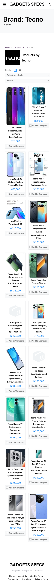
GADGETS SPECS (27, 4)
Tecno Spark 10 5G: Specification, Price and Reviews (15, 182)
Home (12, 576)
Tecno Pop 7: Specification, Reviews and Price (38, 182)
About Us (22, 576)
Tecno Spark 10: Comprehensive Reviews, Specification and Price (15, 280)
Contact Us (13, 579)
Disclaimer (26, 579)
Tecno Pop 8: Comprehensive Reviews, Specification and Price (38, 231)
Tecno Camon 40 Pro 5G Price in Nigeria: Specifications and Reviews (39, 467)
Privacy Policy (41, 579)
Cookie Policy (36, 576)
